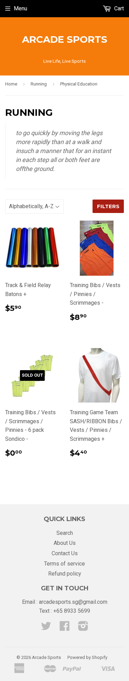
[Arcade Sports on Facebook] (65, 628)
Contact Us (65, 553)
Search (64, 533)
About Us (65, 543)
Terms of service (64, 563)
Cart (118, 8)
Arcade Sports (64, 39)
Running (39, 84)
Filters (108, 206)
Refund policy (64, 573)
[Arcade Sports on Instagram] (83, 628)
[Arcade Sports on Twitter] (46, 628)
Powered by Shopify (87, 657)
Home (11, 84)
